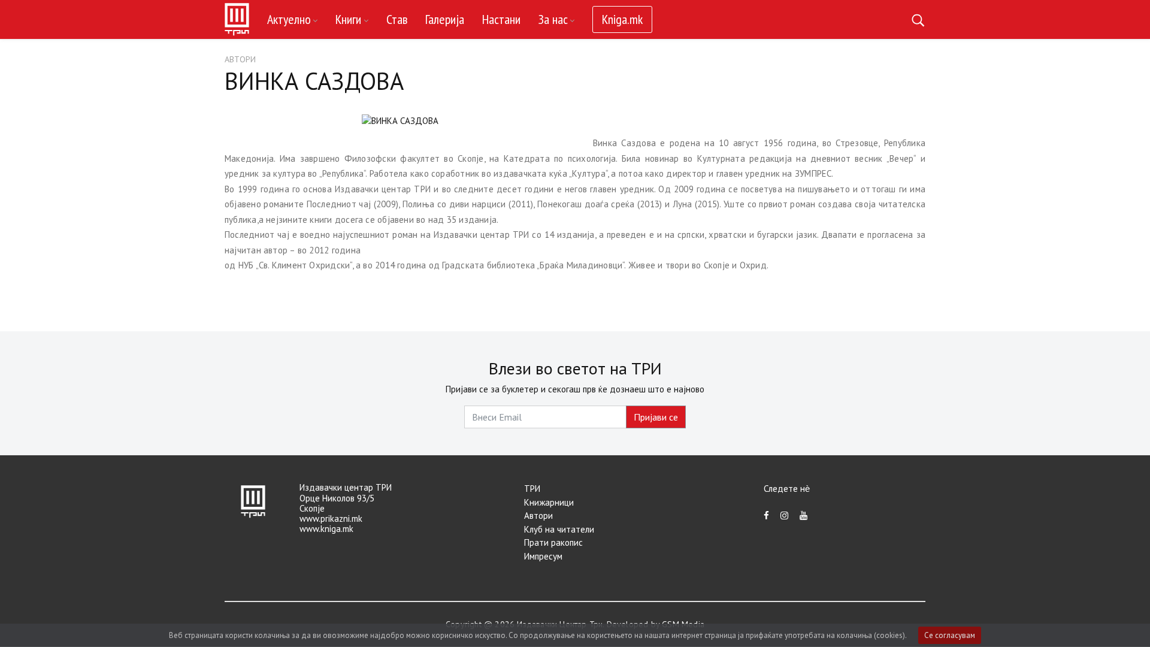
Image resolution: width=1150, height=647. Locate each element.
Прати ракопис (553, 542)
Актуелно (289, 19)
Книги (348, 19)
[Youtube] (803, 515)
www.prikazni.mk (330, 518)
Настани (501, 19)
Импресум (543, 556)
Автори (240, 59)
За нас (553, 19)
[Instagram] (784, 515)
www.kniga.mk (326, 528)
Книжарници (549, 502)
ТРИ (532, 488)
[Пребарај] (917, 19)
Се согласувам (949, 635)
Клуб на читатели (559, 529)
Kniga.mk (622, 19)
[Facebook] (766, 515)
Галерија (444, 19)
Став (396, 19)
